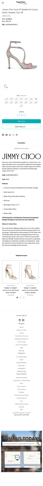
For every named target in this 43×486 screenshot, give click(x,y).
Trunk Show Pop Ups (21, 336)
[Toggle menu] (3, 3)
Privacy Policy (21, 342)
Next (38, 277)
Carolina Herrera (21, 398)
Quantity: (21, 112)
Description (21, 143)
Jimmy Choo (22, 389)
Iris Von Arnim (21, 386)
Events (21, 333)
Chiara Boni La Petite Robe (21, 380)
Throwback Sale (21, 357)
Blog (21, 348)
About (22, 327)
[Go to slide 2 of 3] (20, 297)
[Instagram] (20, 320)
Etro (21, 401)
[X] (13, 134)
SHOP (21, 360)
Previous (3, 277)
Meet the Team (21, 330)
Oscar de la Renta (21, 377)
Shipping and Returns (21, 339)
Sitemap (21, 350)
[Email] (7, 134)
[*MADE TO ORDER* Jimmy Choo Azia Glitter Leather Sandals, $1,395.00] (30, 272)
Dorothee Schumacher (21, 395)
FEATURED (21, 365)
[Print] (10, 134)
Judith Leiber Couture (21, 404)
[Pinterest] (17, 134)
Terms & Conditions (21, 345)
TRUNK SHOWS (21, 371)
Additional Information (21, 148)
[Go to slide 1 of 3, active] (17, 297)
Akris (21, 383)
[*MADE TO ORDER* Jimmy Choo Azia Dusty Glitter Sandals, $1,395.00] (10, 272)
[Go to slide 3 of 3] (23, 297)
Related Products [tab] (21, 255)
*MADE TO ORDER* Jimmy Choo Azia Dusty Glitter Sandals (11, 290)
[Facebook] (3, 134)
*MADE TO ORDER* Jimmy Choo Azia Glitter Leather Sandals (30, 290)
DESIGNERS (21, 368)
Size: (21, 95)
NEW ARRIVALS (21, 363)
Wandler (21, 392)
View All (21, 407)
